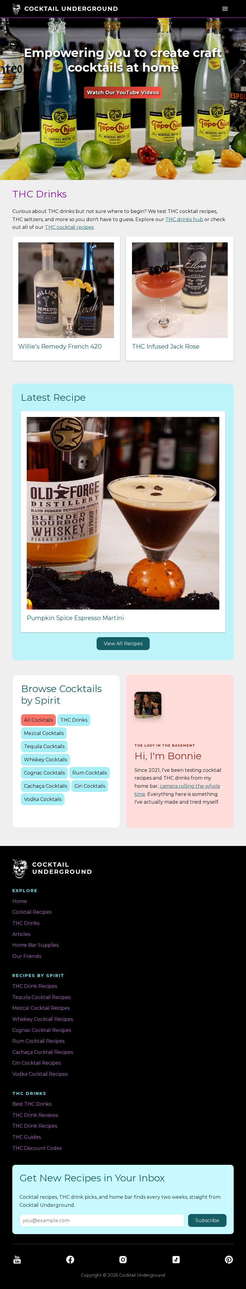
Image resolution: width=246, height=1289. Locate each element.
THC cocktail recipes (69, 227)
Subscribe (207, 1220)
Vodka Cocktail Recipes (40, 1074)
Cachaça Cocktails (45, 786)
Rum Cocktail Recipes (38, 1041)
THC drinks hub (184, 219)
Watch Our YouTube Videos (123, 92)
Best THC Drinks (31, 1104)
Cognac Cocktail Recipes (41, 1030)
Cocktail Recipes (31, 912)
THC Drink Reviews (35, 1115)
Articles (21, 934)
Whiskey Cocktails (45, 760)
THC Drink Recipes (34, 986)
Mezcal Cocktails (44, 733)
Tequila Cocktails (44, 746)
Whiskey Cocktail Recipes (42, 1019)
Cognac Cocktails (44, 773)
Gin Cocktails (89, 786)
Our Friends (26, 956)
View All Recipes (123, 643)
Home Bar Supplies (35, 945)
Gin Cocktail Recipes (36, 1063)
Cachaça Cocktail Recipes (42, 1052)
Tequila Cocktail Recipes (41, 997)
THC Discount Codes (37, 1148)
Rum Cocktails (89, 773)
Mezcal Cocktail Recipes (41, 1008)
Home (19, 901)
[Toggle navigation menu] (225, 8)
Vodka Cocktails (43, 799)
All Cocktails (38, 720)
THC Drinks (73, 720)
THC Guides (26, 1137)
